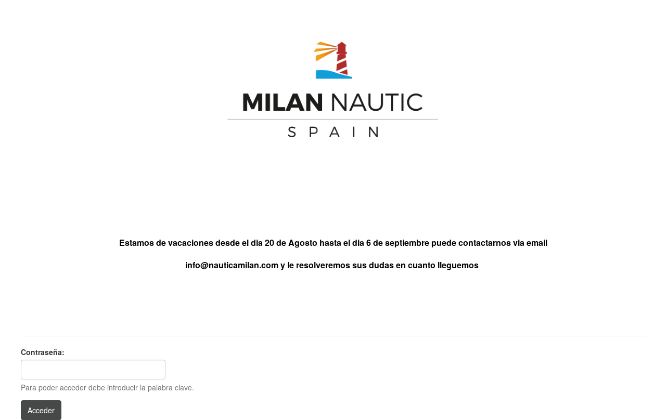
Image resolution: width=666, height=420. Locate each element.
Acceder (41, 410)
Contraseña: (43, 352)
